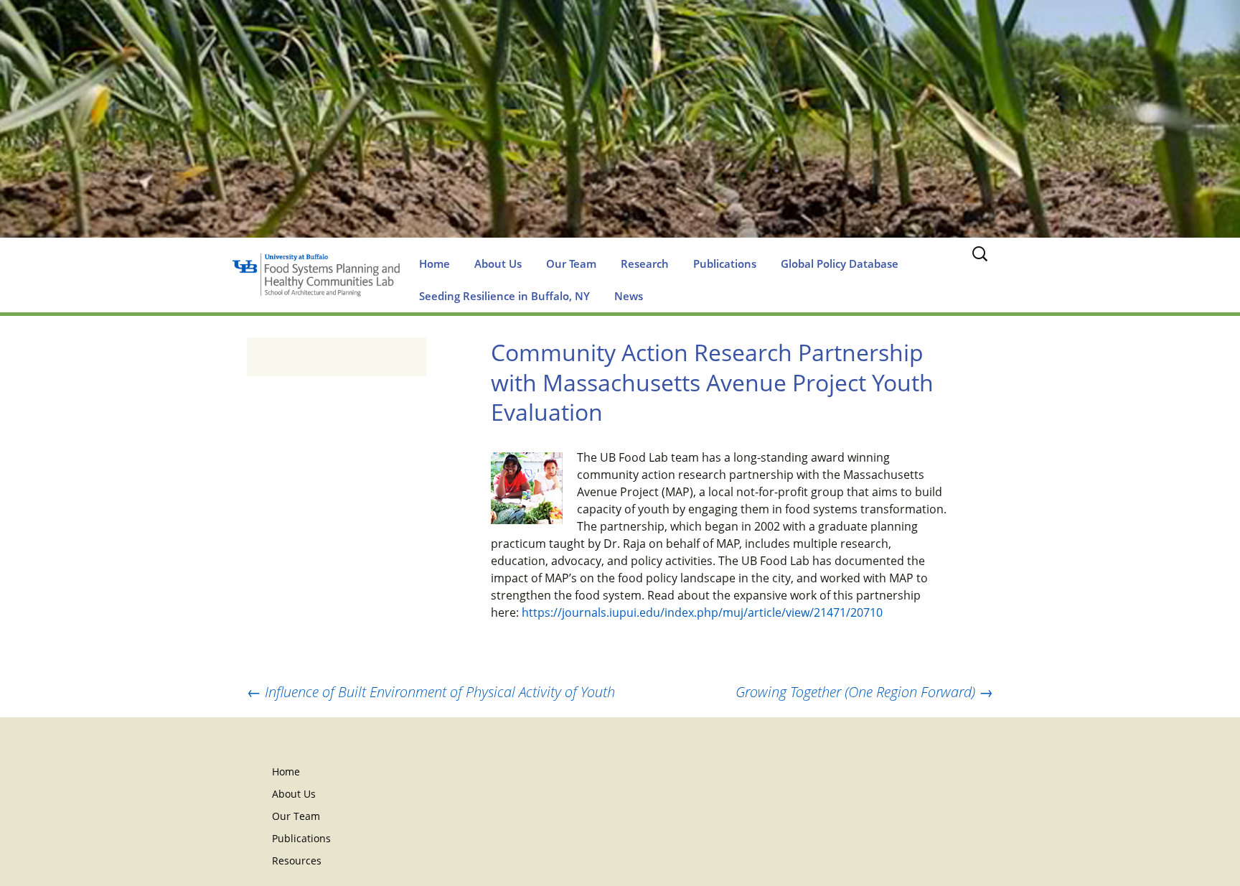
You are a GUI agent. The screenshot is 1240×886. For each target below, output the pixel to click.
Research (645, 263)
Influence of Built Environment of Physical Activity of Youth (431, 691)
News (628, 296)
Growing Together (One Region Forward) (864, 691)
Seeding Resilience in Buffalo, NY (504, 296)
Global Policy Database (839, 263)
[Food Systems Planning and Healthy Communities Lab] (620, 133)
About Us (498, 263)
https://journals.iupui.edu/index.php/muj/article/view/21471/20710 (702, 612)
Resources (296, 860)
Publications (724, 263)
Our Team (571, 263)
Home (434, 263)
